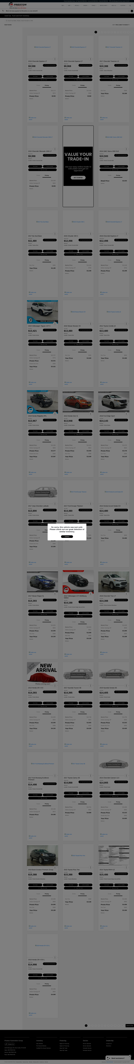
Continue (67, 536)
